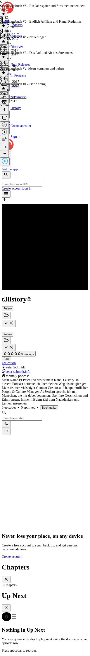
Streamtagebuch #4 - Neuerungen (23, 37)
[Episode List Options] (6, 431)
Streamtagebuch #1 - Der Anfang (23, 84)
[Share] (4, 110)
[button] (4, 201)
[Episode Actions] (4, 153)
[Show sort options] (6, 424)
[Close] (6, 579)
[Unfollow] (9, 323)
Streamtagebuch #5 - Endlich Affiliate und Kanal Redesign (40, 21)
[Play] (5, 161)
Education (9, 363)
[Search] (6, 174)
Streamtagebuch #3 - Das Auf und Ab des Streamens (36, 53)
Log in (26, 188)
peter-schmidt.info (17, 371)
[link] (45, 121)
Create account (12, 188)
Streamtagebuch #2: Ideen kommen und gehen (32, 68)
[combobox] (22, 184)
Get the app (10, 169)
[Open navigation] (6, 194)
